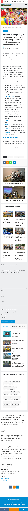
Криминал (7, 399)
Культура (19, 27)
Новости (12, 27)
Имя (3, 290)
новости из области (9, 407)
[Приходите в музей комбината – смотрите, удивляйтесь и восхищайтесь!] (20, 231)
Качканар (16, 156)
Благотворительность (10, 386)
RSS (8, 156)
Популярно (14, 326)
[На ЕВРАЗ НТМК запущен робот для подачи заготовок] (7, 349)
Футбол (6, 404)
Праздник (22, 156)
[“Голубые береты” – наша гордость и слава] (8, 231)
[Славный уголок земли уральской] (7, 342)
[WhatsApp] (10, 162)
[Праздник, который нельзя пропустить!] (8, 214)
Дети (12, 156)
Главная (6, 27)
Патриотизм (7, 401)
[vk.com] (10, 487)
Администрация (15, 381)
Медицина (15, 399)
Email (3, 296)
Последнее (5, 326)
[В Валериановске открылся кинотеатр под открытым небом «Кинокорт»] (20, 214)
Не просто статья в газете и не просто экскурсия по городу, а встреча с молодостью (20, 256)
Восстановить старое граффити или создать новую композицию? (18, 356)
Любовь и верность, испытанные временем (6, 255)
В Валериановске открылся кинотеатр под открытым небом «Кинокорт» (20, 222)
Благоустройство (9, 389)
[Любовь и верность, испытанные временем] (8, 247)
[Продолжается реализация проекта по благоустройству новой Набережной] (7, 364)
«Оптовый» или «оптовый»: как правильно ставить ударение (17, 334)
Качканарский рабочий (10, 46)
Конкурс (7, 396)
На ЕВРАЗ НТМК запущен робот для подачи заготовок (17, 348)
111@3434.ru (4, 480)
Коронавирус (16, 396)
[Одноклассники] (7, 162)
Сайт (2, 301)
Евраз (6, 394)
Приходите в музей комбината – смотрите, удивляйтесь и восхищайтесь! (20, 238)
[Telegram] (14, 162)
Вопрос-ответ (8, 391)
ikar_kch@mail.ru (6, 478)
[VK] (4, 162)
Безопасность (8, 384)
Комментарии (23, 326)
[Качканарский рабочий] (6, 5)
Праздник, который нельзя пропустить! (7, 221)
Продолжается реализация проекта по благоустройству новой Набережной (18, 364)
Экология (15, 404)
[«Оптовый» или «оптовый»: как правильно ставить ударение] (7, 334)
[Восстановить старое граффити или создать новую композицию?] (7, 356)
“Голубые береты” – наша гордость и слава (8, 237)
